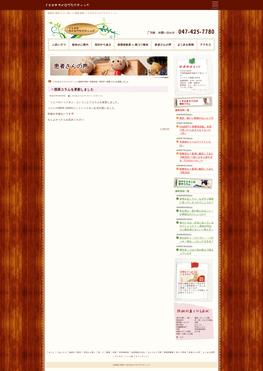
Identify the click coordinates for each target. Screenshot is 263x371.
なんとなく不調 (154, 352)
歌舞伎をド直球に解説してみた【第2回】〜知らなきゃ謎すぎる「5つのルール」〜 (196, 157)
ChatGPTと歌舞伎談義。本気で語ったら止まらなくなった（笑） (195, 130)
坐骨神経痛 (124, 352)
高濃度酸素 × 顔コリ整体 (132, 44)
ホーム (51, 352)
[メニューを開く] (215, 4)
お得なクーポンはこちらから (192, 276)
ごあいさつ (59, 44)
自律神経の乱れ (138, 352)
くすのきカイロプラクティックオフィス (86, 96)
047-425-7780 (196, 31)
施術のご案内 (80, 44)
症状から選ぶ (103, 44)
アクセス (205, 44)
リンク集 (129, 356)
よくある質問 (185, 44)
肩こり (101, 352)
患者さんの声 (163, 44)
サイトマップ (141, 356)
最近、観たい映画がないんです (196, 118)
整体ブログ (193, 183)
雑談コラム (193, 102)
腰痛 (108, 352)
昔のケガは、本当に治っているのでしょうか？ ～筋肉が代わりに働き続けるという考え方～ (196, 226)
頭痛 (115, 352)
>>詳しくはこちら (199, 90)
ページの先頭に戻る (165, 129)
